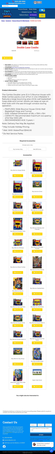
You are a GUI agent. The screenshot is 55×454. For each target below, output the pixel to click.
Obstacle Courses (27, 12)
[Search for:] (10, 6)
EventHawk (29, 452)
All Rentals (33, 15)
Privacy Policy (43, 439)
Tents (35, 12)
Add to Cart (8, 58)
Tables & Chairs (24, 15)
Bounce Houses (22, 9)
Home (3, 20)
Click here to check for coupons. (21, 67)
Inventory (8, 20)
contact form (8, 432)
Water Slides (33, 9)
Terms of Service (34, 441)
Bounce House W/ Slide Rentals (20, 20)
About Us (32, 18)
